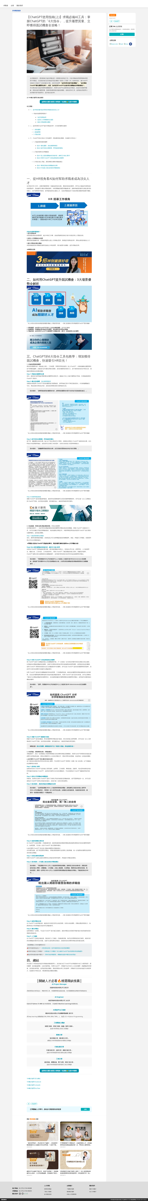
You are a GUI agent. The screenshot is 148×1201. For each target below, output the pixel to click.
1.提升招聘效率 (41, 117)
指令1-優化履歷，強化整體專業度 (47, 146)
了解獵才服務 (70, 1189)
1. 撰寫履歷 (37, 130)
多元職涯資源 (47, 1194)
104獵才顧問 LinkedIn (33, 1085)
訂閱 (122, 34)
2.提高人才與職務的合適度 (45, 120)
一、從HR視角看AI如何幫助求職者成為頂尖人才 (44, 110)
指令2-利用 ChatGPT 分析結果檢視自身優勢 (50, 158)
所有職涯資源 (16, 11)
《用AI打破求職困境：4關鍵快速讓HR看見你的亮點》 (60, 954)
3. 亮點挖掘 (37, 134)
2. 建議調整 (37, 132)
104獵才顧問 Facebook (34, 1082)
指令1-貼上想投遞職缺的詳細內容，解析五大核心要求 (53, 155)
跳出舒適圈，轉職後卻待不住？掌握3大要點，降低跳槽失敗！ (56, 746)
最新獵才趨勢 (70, 1191)
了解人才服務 (47, 1191)
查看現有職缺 (47, 1189)
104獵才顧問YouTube (33, 1088)
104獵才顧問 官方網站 (33, 1078)
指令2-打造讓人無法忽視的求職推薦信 (48, 168)
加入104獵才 (92, 1191)
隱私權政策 (4, 1199)
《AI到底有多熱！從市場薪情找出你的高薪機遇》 (56, 948)
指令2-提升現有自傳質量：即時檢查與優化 (50, 148)
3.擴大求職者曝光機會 (43, 122)
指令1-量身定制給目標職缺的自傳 (47, 165)
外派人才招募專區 (71, 1194)
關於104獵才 (92, 1189)
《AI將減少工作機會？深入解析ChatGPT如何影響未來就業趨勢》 (63, 951)
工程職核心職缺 (59, 1023)
